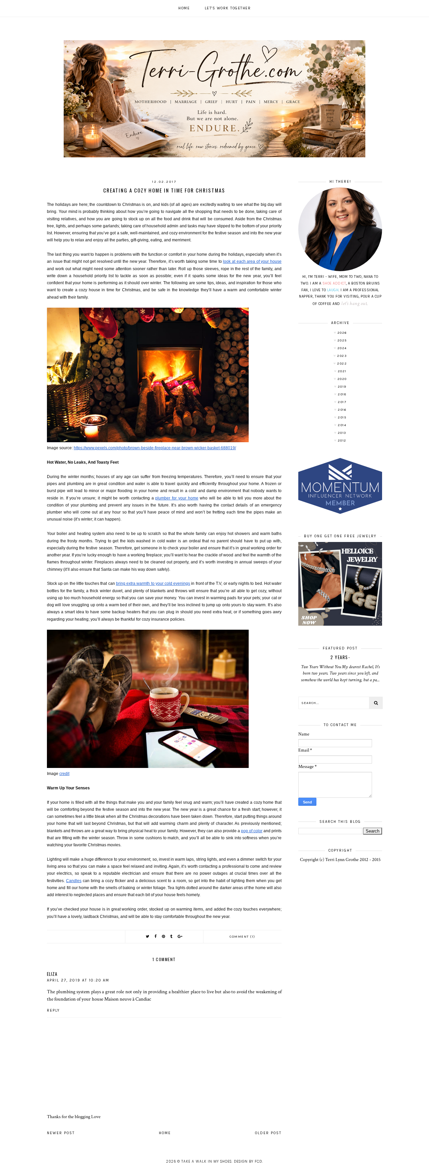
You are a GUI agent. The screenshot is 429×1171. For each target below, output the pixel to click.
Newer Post (61, 1133)
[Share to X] (148, 936)
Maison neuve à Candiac (127, 999)
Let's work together (228, 8)
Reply (53, 1010)
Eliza (52, 973)
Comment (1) (242, 937)
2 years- (340, 657)
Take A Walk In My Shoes (206, 1161)
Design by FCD (248, 1161)
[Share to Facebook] (156, 936)
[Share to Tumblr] (171, 936)
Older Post (268, 1133)
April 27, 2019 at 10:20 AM (78, 980)
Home (184, 8)
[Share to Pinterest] (164, 936)
